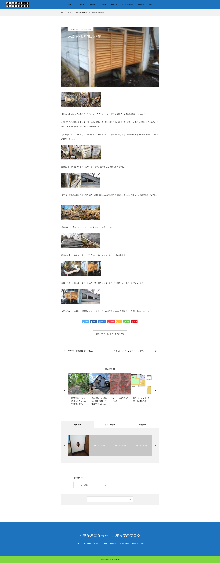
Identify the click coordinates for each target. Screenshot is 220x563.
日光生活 (114, 4)
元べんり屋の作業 (85, 29)
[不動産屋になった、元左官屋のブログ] (17, 4)
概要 (150, 4)
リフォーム (82, 4)
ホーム (70, 4)
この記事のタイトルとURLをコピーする (110, 334)
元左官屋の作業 (127, 4)
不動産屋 (141, 4)
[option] (78, 390)
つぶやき (103, 4)
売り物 (92, 4)
